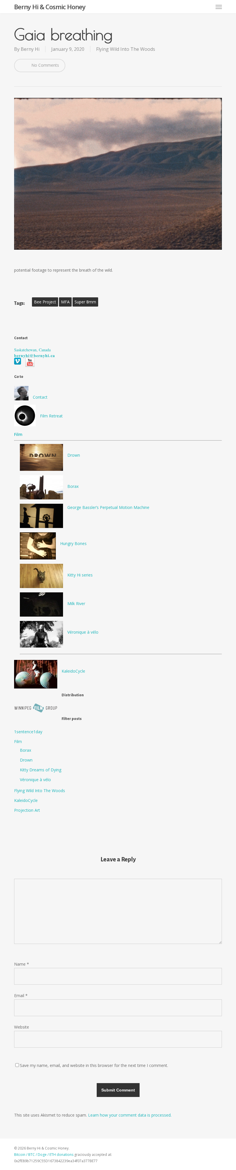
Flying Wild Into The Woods (125, 49)
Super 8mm (85, 302)
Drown (73, 455)
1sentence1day (28, 731)
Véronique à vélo (82, 632)
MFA (65, 302)
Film (18, 741)
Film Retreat (51, 416)
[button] (219, 7)
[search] (196, 6)
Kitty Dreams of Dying (40, 769)
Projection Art (27, 810)
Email (21, 995)
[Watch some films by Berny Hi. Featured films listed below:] (118, 426)
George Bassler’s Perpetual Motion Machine (108, 507)
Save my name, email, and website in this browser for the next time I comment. (94, 1065)
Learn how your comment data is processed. (130, 1115)
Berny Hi (30, 49)
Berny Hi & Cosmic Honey (49, 6)
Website (21, 1027)
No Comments (44, 65)
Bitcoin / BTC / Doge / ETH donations (43, 1154)
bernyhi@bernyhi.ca (34, 355)
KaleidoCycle (73, 671)
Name (21, 964)
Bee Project (45, 302)
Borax (73, 486)
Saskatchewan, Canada (32, 349)
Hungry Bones (73, 543)
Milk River (76, 603)
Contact (40, 397)
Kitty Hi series (80, 575)
